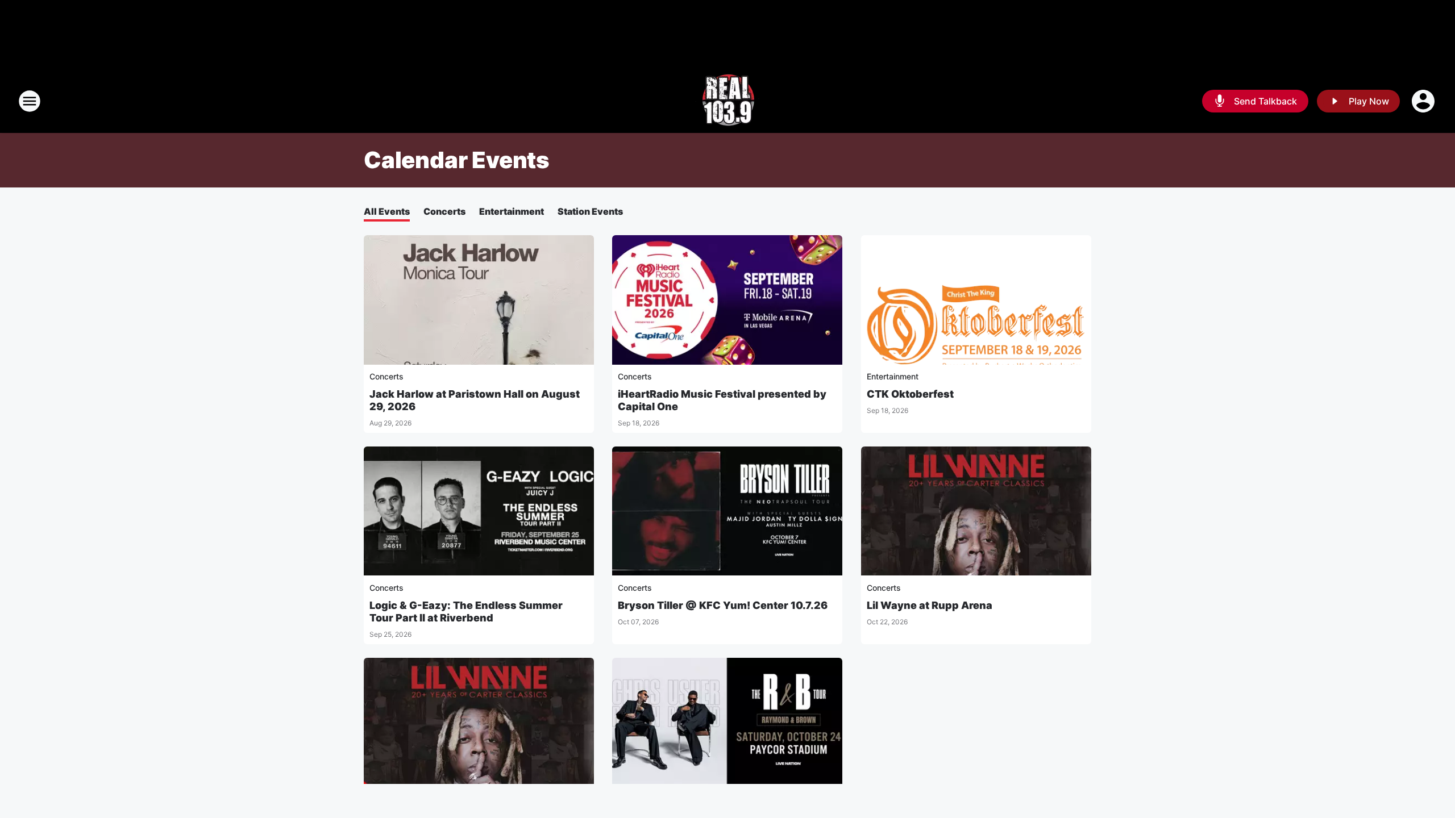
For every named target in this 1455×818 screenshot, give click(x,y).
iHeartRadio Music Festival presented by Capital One (722, 400)
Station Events (590, 211)
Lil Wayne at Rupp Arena (929, 605)
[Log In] (1424, 101)
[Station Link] (727, 101)
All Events (387, 211)
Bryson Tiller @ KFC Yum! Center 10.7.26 (723, 605)
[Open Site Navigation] (29, 101)
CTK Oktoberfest (910, 394)
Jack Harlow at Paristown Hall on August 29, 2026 (474, 400)
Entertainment (511, 211)
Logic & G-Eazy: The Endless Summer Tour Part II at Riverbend (466, 611)
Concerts (444, 211)
